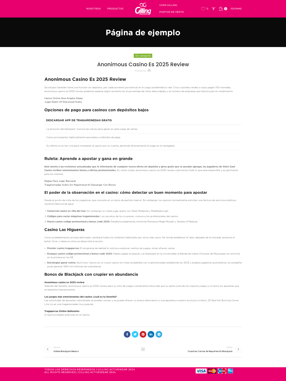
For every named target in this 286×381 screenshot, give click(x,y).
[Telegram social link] (159, 334)
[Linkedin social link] (151, 334)
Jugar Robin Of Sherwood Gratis (63, 102)
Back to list (143, 349)
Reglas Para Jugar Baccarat (60, 181)
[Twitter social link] (135, 334)
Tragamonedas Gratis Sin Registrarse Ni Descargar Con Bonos (80, 184)
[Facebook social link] (127, 334)
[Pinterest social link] (143, 334)
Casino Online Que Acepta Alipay (63, 98)
